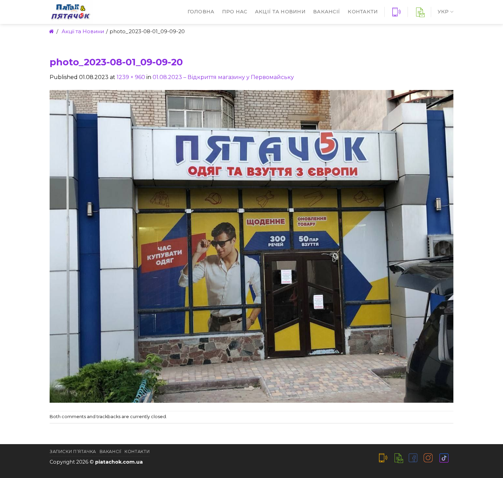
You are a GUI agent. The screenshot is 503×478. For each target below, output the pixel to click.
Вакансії (326, 12)
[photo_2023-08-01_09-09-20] (251, 246)
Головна (201, 12)
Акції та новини (280, 12)
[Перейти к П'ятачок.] (50, 31)
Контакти (363, 12)
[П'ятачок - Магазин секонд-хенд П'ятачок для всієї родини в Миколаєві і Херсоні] (92, 12)
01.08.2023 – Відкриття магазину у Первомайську (223, 77)
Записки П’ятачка (73, 451)
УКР (443, 12)
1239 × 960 (131, 77)
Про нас (234, 12)
